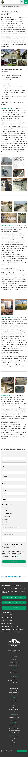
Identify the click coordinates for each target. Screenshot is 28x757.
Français (14, 742)
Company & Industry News (14, 709)
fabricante (6, 522)
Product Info (14, 670)
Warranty (14, 711)
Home (2, 6)
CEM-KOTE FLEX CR (7, 317)
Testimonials (14, 701)
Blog (14, 705)
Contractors (14, 719)
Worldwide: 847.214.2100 (14, 651)
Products (14, 668)
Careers (14, 703)
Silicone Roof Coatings (14, 732)
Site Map (14, 659)
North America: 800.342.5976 (14, 650)
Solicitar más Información (14, 597)
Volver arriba (21, 751)
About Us (14, 700)
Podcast (14, 707)
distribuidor (7, 516)
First (3, 460)
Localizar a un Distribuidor (14, 602)
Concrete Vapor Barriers (14, 725)
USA (14, 738)
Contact (14, 686)
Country (4, 501)
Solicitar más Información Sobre (10, 527)
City (3, 496)
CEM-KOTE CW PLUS (7, 225)
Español (14, 744)
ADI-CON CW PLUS (6, 395)
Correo (4, 469)
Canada (14, 740)
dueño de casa (8, 513)
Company (14, 697)
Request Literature (14, 694)
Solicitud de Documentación (14, 608)
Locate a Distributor (14, 690)
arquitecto (7, 508)
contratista (7, 510)
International (14, 745)
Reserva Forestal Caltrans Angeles (11, 632)
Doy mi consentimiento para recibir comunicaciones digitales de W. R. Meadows (13, 546)
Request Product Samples (14, 692)
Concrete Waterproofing (14, 728)
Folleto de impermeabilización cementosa (13, 588)
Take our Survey (14, 695)
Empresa (5, 476)
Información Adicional (7, 534)
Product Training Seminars (14, 680)
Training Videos (14, 678)
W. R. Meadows (4, 2)
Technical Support (14, 688)
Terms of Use (14, 663)
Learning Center (14, 676)
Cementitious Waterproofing (14, 730)
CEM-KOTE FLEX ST (7, 108)
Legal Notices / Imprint (14, 660)
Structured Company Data (14, 665)
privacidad (18, 556)
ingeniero (6, 519)
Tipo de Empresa (7, 505)
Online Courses (14, 682)
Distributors (14, 720)
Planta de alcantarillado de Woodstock (12, 629)
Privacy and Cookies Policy (14, 662)
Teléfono (4, 483)
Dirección (5, 490)
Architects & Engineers (14, 717)
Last (3, 466)
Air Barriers (14, 726)
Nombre (4, 455)
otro (5, 524)
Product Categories (14, 672)
